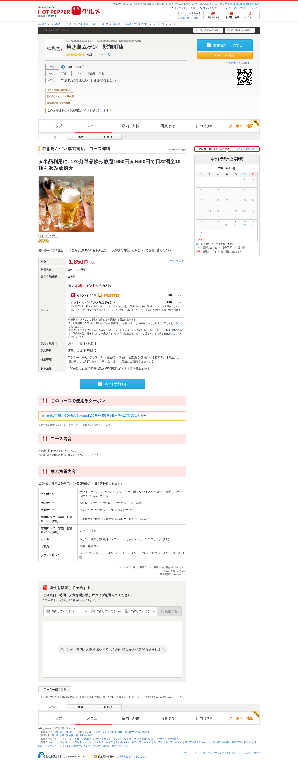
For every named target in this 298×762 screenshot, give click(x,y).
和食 (64, 73)
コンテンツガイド (212, 8)
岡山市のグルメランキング (168, 742)
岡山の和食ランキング (101, 742)
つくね (127, 739)
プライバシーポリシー (212, 753)
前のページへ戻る (51, 24)
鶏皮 (144, 739)
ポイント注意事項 (245, 149)
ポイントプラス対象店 (62, 96)
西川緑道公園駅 (84, 735)
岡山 (232, 4)
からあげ (74, 739)
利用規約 (231, 753)
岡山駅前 (240, 4)
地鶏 (136, 739)
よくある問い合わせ (184, 8)
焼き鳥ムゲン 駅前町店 (136, 24)
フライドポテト (103, 739)
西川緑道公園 (253, 4)
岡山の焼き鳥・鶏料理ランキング (133, 742)
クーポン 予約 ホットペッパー (244, 8)
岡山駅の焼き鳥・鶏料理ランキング (112, 746)
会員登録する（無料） (189, 18)
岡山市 (105, 24)
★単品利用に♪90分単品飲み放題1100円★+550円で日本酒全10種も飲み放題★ (96, 415)
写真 (167, 126)
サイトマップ (191, 753)
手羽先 (63, 739)
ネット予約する (116, 384)
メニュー (94, 126)
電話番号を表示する (240, 63)
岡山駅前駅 (67, 735)
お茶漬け (87, 739)
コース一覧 (158, 24)
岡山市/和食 (116, 732)
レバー (117, 739)
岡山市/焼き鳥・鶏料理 (137, 732)
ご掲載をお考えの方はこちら (131, 756)
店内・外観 (130, 126)
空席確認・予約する (228, 45)
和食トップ (101, 732)
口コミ (204, 126)
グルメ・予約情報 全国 (76, 24)
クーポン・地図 (241, 126)
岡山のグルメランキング (73, 742)
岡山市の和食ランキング (197, 742)
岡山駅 (116, 24)
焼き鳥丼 (174, 739)
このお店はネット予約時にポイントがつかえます (78, 110)
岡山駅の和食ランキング (77, 746)
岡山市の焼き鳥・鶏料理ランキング (232, 742)
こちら (176, 323)
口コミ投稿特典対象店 (58, 90)
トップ (57, 126)
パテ (151, 739)
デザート (161, 739)
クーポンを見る (224, 55)
